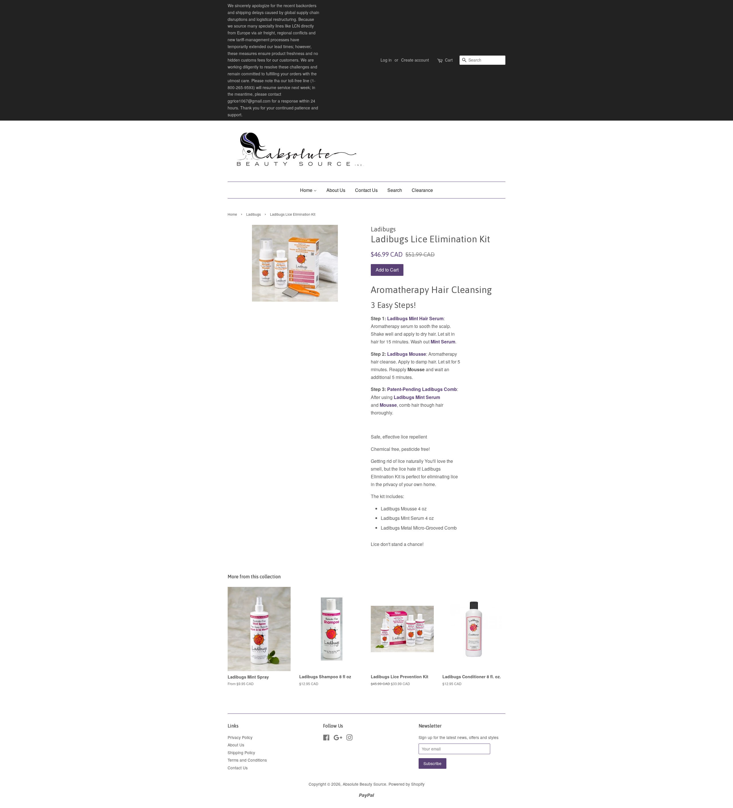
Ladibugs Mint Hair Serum (415, 318)
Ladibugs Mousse (406, 354)
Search (394, 190)
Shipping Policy (241, 752)
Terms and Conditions (247, 760)
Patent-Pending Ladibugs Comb (421, 389)
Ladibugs (253, 214)
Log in (386, 60)
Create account (415, 60)
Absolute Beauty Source (364, 784)
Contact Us (366, 190)
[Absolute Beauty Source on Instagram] (349, 738)
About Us (335, 190)
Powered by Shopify (407, 784)
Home (307, 190)
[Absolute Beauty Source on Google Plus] (338, 738)
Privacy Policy (240, 737)
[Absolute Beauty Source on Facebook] (326, 738)
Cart (449, 60)
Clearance (422, 190)
